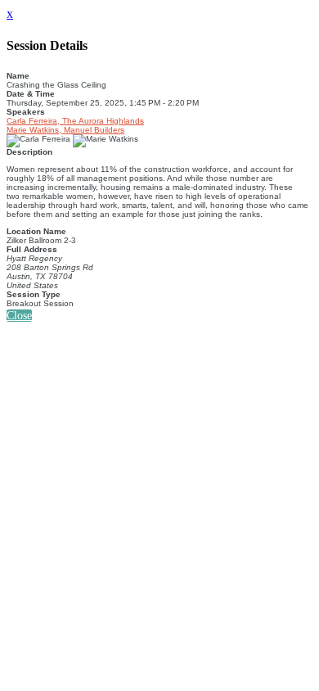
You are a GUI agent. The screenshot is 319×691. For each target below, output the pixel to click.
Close (19, 315)
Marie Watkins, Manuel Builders (65, 129)
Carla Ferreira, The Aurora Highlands (75, 120)
